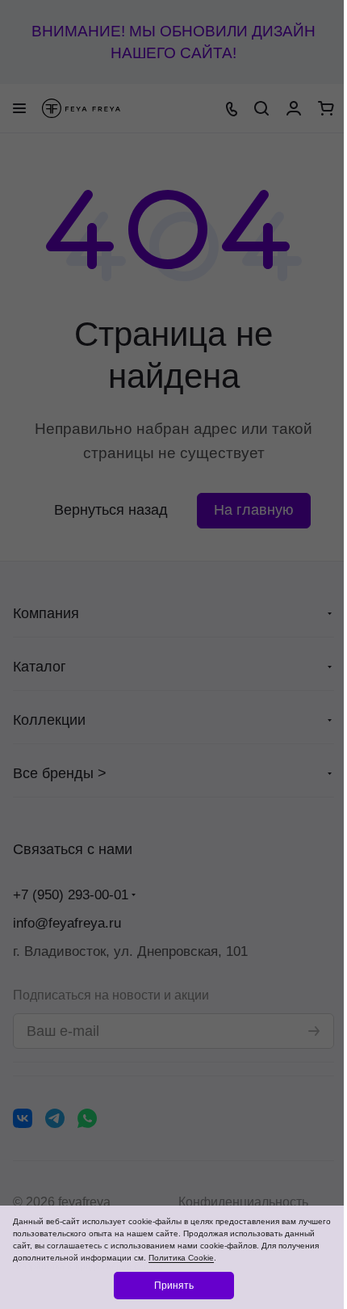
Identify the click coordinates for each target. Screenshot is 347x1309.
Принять (174, 1285)
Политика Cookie (181, 1257)
